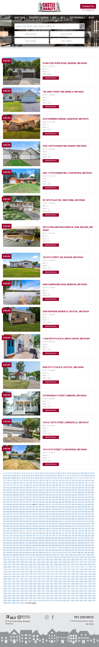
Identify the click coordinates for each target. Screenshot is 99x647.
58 (36, 476)
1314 (81, 589)
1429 (9, 603)
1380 (81, 596)
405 (30, 504)
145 (4, 483)
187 (50, 485)
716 (40, 531)
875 (11, 545)
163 (63, 483)
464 (40, 509)
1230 (5, 581)
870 (86, 543)
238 (33, 490)
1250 (89, 581)
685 (30, 529)
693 (56, 529)
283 (89, 492)
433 (30, 507)
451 (89, 507)
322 (33, 497)
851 (24, 543)
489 (30, 512)
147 (11, 483)
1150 (39, 572)
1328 (47, 591)
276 (66, 492)
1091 (68, 565)
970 (46, 553)
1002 (62, 555)
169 (82, 483)
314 (7, 497)
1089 (60, 565)
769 (30, 536)
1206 (89, 577)
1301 (26, 589)
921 (69, 548)
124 (27, 480)
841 (82, 541)
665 (56, 526)
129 (43, 480)
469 (56, 509)
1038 (30, 560)
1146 (22, 572)
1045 (60, 560)
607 (50, 521)
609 (56, 521)
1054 (5, 562)
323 (37, 497)
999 (50, 555)
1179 (68, 574)
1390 (30, 598)
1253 (9, 584)
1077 (9, 565)
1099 (9, 567)
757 (82, 533)
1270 (81, 584)
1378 (72, 596)
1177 (60, 574)
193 (69, 485)
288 (14, 495)
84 (4, 478)
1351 (51, 593)
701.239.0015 (88, 10)
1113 (68, 567)
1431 (18, 603)
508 (92, 512)
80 (87, 476)
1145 (18, 572)
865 (69, 543)
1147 (26, 572)
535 (89, 514)
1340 (5, 593)
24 (50, 473)
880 (27, 545)
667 (63, 526)
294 (33, 495)
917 (56, 548)
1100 (13, 567)
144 (92, 480)
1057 (18, 562)
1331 (60, 591)
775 (50, 536)
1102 (22, 567)
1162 (89, 572)
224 (79, 488)
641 (69, 524)
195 (76, 485)
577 (43, 519)
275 (63, 492)
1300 (22, 589)
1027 (77, 557)
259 (11, 492)
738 (20, 533)
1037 (26, 560)
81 (89, 476)
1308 (56, 589)
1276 (13, 586)
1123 (18, 569)
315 (11, 497)
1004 (71, 555)
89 (15, 478)
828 (40, 541)
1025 (68, 557)
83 (93, 476)
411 (50, 504)
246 (59, 490)
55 (29, 476)
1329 (51, 591)
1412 (30, 601)
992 (27, 555)
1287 (60, 586)
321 (30, 497)
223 (76, 488)
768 (27, 536)
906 (20, 548)
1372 (47, 596)
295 (37, 495)
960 (14, 553)
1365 (18, 596)
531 (76, 514)
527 (63, 514)
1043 (51, 560)
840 (79, 541)
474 (72, 509)
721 (56, 531)
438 (46, 507)
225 (82, 488)
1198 (56, 577)
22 (45, 473)
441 (56, 507)
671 (76, 526)
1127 (34, 569)
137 (69, 480)
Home (7, 17)
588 (79, 519)
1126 (30, 569)
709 (17, 531)
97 (34, 478)
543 (24, 517)
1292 (81, 586)
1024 (64, 557)
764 (14, 536)
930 (7, 550)
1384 (5, 598)
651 (11, 526)
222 (72, 488)
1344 (22, 593)
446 (72, 507)
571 (24, 519)
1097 (94, 565)
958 (7, 553)
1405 (94, 598)
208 (27, 488)
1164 (5, 574)
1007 (83, 555)
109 (70, 478)
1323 (26, 591)
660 (40, 526)
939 (37, 550)
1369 (34, 596)
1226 (81, 579)
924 (79, 548)
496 (53, 512)
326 (46, 497)
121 (17, 480)
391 (76, 502)
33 (70, 473)
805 (56, 538)
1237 (34, 581)
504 (79, 512)
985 (4, 555)
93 (25, 478)
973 (56, 553)
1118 (89, 567)
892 (66, 545)
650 (7, 526)
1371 (43, 596)
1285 (51, 586)
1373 (51, 596)
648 (92, 524)
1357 (77, 593)
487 (24, 512)
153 (30, 483)
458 (20, 509)
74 (73, 476)
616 (79, 521)
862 (59, 543)
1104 (30, 567)
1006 (79, 555)
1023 (60, 557)
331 (63, 497)
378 (33, 502)
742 (33, 533)
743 (37, 533)
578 (46, 519)
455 (11, 509)
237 (30, 490)
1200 (64, 577)
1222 (64, 579)
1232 (13, 581)
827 (37, 541)
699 (76, 529)
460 (27, 509)
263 (24, 492)
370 (7, 502)
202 (7, 488)
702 (86, 529)
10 (18, 473)
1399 (68, 598)
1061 (34, 562)
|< (3, 473)
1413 (34, 601)
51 (20, 476)
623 (11, 524)
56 (31, 476)
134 (59, 480)
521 (43, 514)
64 (50, 476)
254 (86, 490)
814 (86, 538)
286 (7, 495)
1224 (72, 579)
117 (4, 480)
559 (76, 517)
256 (92, 490)
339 (89, 497)
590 (86, 519)
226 (86, 488)
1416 (47, 601)
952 (79, 550)
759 (89, 533)
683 (24, 529)
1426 (89, 601)
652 (14, 526)
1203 (77, 577)
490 (33, 512)
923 (76, 548)
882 (33, 545)
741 (30, 533)
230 (7, 490)
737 (17, 533)
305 (69, 495)
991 (24, 555)
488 (27, 512)
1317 (94, 589)
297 (43, 495)
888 (53, 545)
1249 (85, 581)
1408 (13, 601)
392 (79, 502)
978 (72, 553)
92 (22, 478)
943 (50, 550)
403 (24, 504)
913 (43, 548)
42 (91, 473)
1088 (56, 565)
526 (59, 514)
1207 (94, 577)
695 (63, 529)
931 (11, 550)
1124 (22, 569)
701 (82, 529)
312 (92, 495)
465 (43, 509)
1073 (85, 562)
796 (27, 538)
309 (82, 495)
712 (27, 531)
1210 (13, 579)
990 (20, 555)
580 (53, 519)
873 (4, 545)
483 (11, 512)
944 (53, 550)
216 (53, 488)
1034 (13, 560)
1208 (5, 579)
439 (50, 507)
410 (46, 504)
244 (53, 490)
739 (24, 533)
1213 (26, 579)
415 (63, 504)
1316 (89, 589)
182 (33, 485)
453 (4, 509)
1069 (68, 562)
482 (7, 512)
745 (43, 533)
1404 (89, 598)
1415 (43, 601)
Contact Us (88, 6)
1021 (51, 557)
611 (63, 521)
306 (72, 495)
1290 (72, 586)
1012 (13, 557)
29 (61, 473)
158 (46, 483)
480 (92, 509)
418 (72, 504)
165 (69, 483)
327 (50, 497)
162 (59, 483)
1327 (43, 591)
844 (92, 541)
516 (27, 514)
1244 (64, 581)
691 (50, 529)
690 (46, 529)
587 (76, 519)
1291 (77, 586)
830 (46, 541)
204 (14, 488)
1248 (81, 581)
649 (4, 526)
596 (14, 521)
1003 (66, 555)
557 (69, 517)
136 (66, 480)
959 (11, 553)
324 (40, 497)
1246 (72, 581)
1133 (60, 569)
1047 (68, 560)
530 (72, 514)
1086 (47, 565)
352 (40, 500)
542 (20, 517)
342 (7, 500)
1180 (72, 574)
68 (59, 476)
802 (46, 538)
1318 (5, 591)
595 (11, 521)
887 (50, 545)
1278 (22, 586)
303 (63, 495)
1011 (9, 557)
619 (89, 521)
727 (76, 531)
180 (27, 485)
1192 (30, 577)
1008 (88, 555)
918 (59, 548)
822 (20, 541)
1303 (34, 589)
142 (86, 480)
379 (37, 502)
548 (40, 517)
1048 (72, 560)
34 (73, 473)
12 (22, 473)
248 (66, 490)
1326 (39, 591)
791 (11, 538)
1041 (43, 560)
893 (69, 545)
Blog (91, 17)
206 (20, 488)
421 (82, 504)
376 (27, 502)
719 (50, 531)
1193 (34, 577)
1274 (5, 586)
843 (89, 541)
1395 (51, 598)
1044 (56, 560)
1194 (39, 577)
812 (79, 538)
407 (37, 504)
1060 (30, 562)
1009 (92, 555)
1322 (22, 591)
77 (80, 476)
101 (44, 478)
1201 (68, 577)
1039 (34, 560)
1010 (5, 557)
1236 (30, 581)
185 (43, 485)
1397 (60, 598)
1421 (68, 601)
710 (20, 531)
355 (50, 500)
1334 (72, 591)
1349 (43, 593)
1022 (56, 557)
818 (7, 541)
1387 (18, 598)
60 (41, 476)
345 (17, 500)
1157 (68, 572)
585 (69, 519)
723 (63, 531)
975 (63, 553)
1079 (18, 565)
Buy (54, 17)
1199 (60, 577)
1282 (39, 586)
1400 (72, 598)
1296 (5, 589)
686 (33, 529)
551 (50, 517)
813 (82, 538)
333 (69, 497)
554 (59, 517)
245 (56, 490)
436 (40, 507)
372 (14, 502)
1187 (9, 577)
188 (53, 485)
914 (46, 548)
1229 (94, 579)
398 (7, 504)
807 (63, 538)
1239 (43, 581)
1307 (51, 589)
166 (72, 483)
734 (7, 533)
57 (34, 476)
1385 (9, 598)
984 (92, 553)
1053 (94, 560)
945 (56, 550)
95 (29, 478)
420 (79, 504)
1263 (51, 584)
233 (17, 490)
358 (59, 500)
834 (59, 541)
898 (86, 545)
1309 (60, 589)
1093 (77, 565)
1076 (5, 565)
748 (53, 533)
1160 (81, 572)
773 (43, 536)
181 (30, 485)
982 (86, 553)
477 (82, 509)
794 (20, 538)
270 (46, 492)
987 (11, 555)
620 (92, 521)
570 (20, 519)
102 (47, 478)
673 (82, 526)
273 (56, 492)
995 (37, 555)
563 (89, 517)
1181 (77, 574)
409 (43, 504)
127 (37, 480)
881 (30, 545)
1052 (89, 560)
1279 (26, 586)
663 (50, 526)
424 (92, 504)
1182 (81, 574)
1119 (94, 567)
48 (13, 476)
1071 (77, 562)
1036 (22, 560)
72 (68, 476)
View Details (51, 78)
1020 (47, 557)
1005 (75, 555)
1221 (60, 579)
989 (17, 555)
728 (79, 531)
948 (66, 550)
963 (24, 553)
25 (52, 473)
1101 (18, 567)
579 (50, 519)
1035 (18, 560)
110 (73, 478)
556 (66, 517)
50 (18, 476)
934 (20, 550)
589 (82, 519)
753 (69, 533)
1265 (60, 584)
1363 (9, 596)
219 (63, 488)
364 (79, 500)
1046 (64, 560)
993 (30, 555)
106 (60, 478)
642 (72, 524)
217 (56, 488)
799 (37, 538)
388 (66, 502)
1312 (72, 589)
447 (76, 507)
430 (20, 507)
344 (14, 500)
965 (30, 553)
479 (89, 509)
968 (40, 553)
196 (79, 485)
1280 (30, 586)
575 (37, 519)
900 (92, 545)
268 (40, 492)
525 (56, 514)
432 (27, 507)
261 (17, 492)
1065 (51, 562)
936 (27, 550)
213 (43, 488)
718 (46, 531)
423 (89, 504)
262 (20, 492)
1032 (5, 560)
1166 (13, 574)
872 (92, 543)
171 (89, 483)
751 (63, 533)
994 (33, 555)
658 (33, 526)
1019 (43, 557)
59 (38, 476)
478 (86, 509)
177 (17, 485)
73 (70, 476)
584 (66, 519)
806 (59, 538)
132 (53, 480)
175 (11, 485)
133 (56, 480)
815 (89, 538)
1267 (68, 584)
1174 (47, 574)
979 (76, 553)
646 (86, 524)
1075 (94, 562)
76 (77, 476)
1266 (64, 584)
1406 (5, 601)
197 (82, 485)
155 (37, 483)
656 (27, 526)
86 (9, 478)
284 (92, 492)
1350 (47, 593)
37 (80, 473)
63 (48, 476)
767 (24, 536)
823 (24, 541)
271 (50, 492)
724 (66, 531)
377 (30, 502)
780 (66, 536)
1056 (13, 562)
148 (14, 483)
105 (57, 478)
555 (63, 517)
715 (37, 531)
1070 (72, 562)
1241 (51, 581)
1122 (13, 569)
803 (50, 538)
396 (92, 502)
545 (30, 517)
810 (72, 538)
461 (30, 509)
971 (50, 553)
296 (40, 495)
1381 (85, 596)
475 (76, 509)
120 (14, 480)
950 (72, 550)
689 (43, 529)
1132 (56, 569)
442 (59, 507)
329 (56, 497)
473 (69, 509)
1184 (89, 574)
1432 (22, 603)
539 (11, 517)
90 (18, 478)
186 (46, 485)
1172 (39, 574)
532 (79, 514)
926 (86, 548)
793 (17, 538)
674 (86, 526)
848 (14, 543)
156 (40, 483)
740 (27, 533)
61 (43, 476)
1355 (68, 593)
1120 (5, 569)
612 (66, 521)
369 (4, 502)
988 (14, 555)
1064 (47, 562)
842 (86, 541)
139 (76, 480)
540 (14, 517)
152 (27, 483)
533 (82, 514)
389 (69, 502)
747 (50, 533)
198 (86, 485)
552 (53, 517)
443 (63, 507)
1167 (18, 574)
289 (17, 495)
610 (59, 521)
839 (76, 541)
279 (76, 492)
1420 (64, 601)
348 (27, 500)
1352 (56, 593)
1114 (72, 567)
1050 (81, 560)
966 (33, 553)
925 (82, 548)
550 (46, 517)
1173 (43, 574)
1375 (60, 596)
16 (31, 473)
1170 (30, 574)
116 (93, 478)
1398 (64, 598)
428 (14, 507)
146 (7, 483)
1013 (18, 557)
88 (13, 478)
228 (92, 488)
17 (34, 473)
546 (33, 517)
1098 (5, 567)
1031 (94, 557)
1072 (81, 562)
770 (33, 536)
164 (66, 483)
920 (66, 548)
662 (46, 526)
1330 (56, 591)
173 (4, 485)
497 (56, 512)
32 (68, 473)
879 (24, 545)
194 (72, 485)
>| (24, 603)
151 (24, 483)
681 (17, 529)
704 (92, 529)
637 (56, 524)
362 (72, 500)
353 (43, 500)
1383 (94, 596)
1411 (26, 601)
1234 (22, 581)
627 (24, 524)
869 (82, 543)
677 (4, 529)
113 (83, 478)
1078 (13, 565)
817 (4, 541)
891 (63, 545)
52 (22, 476)
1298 (13, 589)
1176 (56, 574)
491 (37, 512)
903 (11, 548)
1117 (85, 567)
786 (86, 536)
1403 (85, 598)
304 (66, 495)
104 (54, 478)
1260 (39, 584)
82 (91, 476)
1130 (47, 569)
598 (20, 521)
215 (50, 488)
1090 (64, 565)
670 (72, 526)
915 (50, 548)
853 (30, 543)
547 (37, 517)
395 (89, 502)
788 (92, 536)
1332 (64, 591)
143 (89, 480)
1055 (9, 562)
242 (46, 490)
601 (30, 521)
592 (92, 519)
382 (46, 502)
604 (40, 521)
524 (53, 514)
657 (30, 526)
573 (30, 519)
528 (66, 514)
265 (30, 492)
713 (30, 531)
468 (53, 509)
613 (69, 521)
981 (82, 553)
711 (24, 531)
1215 (34, 579)
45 (6, 476)
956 (92, 550)
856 (40, 543)
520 (40, 514)
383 (50, 502)
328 (53, 497)
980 (79, 553)
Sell (62, 17)
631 (37, 524)
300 (53, 495)
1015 (26, 557)
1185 (94, 574)
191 (63, 485)
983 (89, 553)
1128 (39, 569)
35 (75, 473)
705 (4, 531)
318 (20, 497)
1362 (5, 596)
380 (40, 502)
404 (27, 504)
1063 (43, 562)
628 (27, 524)
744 (40, 533)
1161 (85, 572)
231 (11, 490)
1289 (68, 586)
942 (46, 550)
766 (20, 536)
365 (82, 500)
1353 (60, 593)
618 (86, 521)
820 (14, 541)
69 (61, 476)
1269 (77, 584)
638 (59, 524)
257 (4, 492)
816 (92, 538)
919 (63, 548)
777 (56, 536)
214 (46, 488)
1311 (68, 589)
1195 (43, 577)
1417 (51, 601)
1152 (47, 572)
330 (59, 497)
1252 (5, 584)
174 (7, 485)
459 (24, 509)
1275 (9, 586)
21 (43, 473)
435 (37, 507)
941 (43, 550)
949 (69, 550)
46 (9, 476)
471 (63, 509)
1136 (72, 569)
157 (43, 483)
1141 (94, 569)
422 (86, 504)
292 (27, 495)
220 (66, 488)
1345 (26, 593)
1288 (64, 586)
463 (37, 509)
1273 (94, 584)
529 (69, 514)
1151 (43, 572)
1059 (26, 562)
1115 (77, 567)
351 (37, 500)
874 (7, 545)
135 (63, 480)
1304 (39, 589)
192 (66, 485)
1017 (34, 557)
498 (59, 512)
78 (82, 476)
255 (89, 490)
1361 (94, 593)
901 (4, 548)
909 (30, 548)
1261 (43, 584)
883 (37, 545)
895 (76, 545)
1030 (89, 557)
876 (14, 545)
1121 (9, 569)
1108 (47, 567)
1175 (51, 574)
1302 (30, 589)
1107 (43, 567)
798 (33, 538)
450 (86, 507)
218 (59, 488)
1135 (68, 569)
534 (86, 514)
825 (30, 541)
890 (59, 545)
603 (37, 521)
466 (46, 509)
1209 (9, 579)
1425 (85, 601)
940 (40, 550)
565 (4, 519)
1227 (85, 579)
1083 (34, 565)
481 (4, 512)
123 (24, 480)
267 (37, 492)
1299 (18, 589)
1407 (9, 601)
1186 (5, 577)
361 (69, 500)
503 (76, 512)
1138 (81, 569)
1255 (18, 584)
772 (40, 536)
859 (50, 543)
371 (11, 502)
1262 (47, 584)
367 (89, 500)
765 (17, 536)
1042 (47, 560)
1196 (47, 577)
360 (66, 500)
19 (38, 473)
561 (82, 517)
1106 (39, 567)
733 (4, 533)
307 (76, 495)
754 (72, 533)
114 (86, 478)
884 (40, 545)
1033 (9, 560)
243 (50, 490)
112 (80, 478)
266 (33, 492)
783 (76, 536)
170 (86, 483)
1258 (30, 584)
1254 (13, 584)
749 (56, 533)
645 (82, 524)
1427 (94, 601)
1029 (85, 557)
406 (33, 504)
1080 (22, 565)
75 (75, 476)
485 (17, 512)
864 (66, 543)
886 (46, 545)
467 (50, 509)
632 (40, 524)
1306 (47, 589)
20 (41, 473)
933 (17, 550)
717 (43, 531)
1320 (13, 591)
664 (53, 526)
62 (45, 476)
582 (59, 519)
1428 (5, 603)
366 (86, 500)
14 (27, 473)
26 (54, 473)
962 (20, 553)
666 (59, 526)
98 (36, 478)
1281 (34, 586)
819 (11, 541)
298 (46, 495)
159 (50, 483)
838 (72, 541)
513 (17, 514)
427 (11, 507)
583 (63, 519)
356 (53, 500)
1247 (77, 581)
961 (17, 553)
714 (33, 531)
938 (33, 550)
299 (50, 495)
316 (14, 497)
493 (43, 512)
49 (15, 476)
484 (14, 512)
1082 (30, 565)
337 (82, 497)
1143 (9, 572)
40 (86, 473)
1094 (81, 565)
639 (63, 524)
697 (69, 529)
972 (53, 553)
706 (7, 531)
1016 (30, 557)
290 (20, 495)
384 (53, 502)
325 (43, 497)
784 (79, 536)
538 (7, 517)
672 (79, 526)
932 (14, 550)
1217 (43, 579)
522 (46, 514)
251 (76, 490)
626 (20, 524)
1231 (9, 581)
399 (11, 504)
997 (43, 555)
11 (20, 473)
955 (89, 550)
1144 (13, 572)
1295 (94, 586)
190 (59, 485)
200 (92, 485)
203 (11, 488)
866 (72, 543)
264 (27, 492)
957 (4, 553)
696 (66, 529)
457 (17, 509)
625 (17, 524)
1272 (89, 584)
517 (30, 514)
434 (33, 507)
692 (53, 529)
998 (46, 555)
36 (77, 473)
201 (4, 488)
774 (46, 536)
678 (7, 529)
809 (69, 538)
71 (66, 476)
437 (43, 507)
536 (92, 514)
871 (89, 543)
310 (86, 495)
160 (53, 483)
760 (92, 533)
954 (86, 550)
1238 (39, 581)
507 (89, 512)
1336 (81, 591)
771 (37, 536)
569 (17, 519)
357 (56, 500)
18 (36, 473)
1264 (56, 584)
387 (63, 502)
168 (79, 483)
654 (20, 526)
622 (7, 524)
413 (56, 504)
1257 (26, 584)
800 (40, 538)
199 (89, 485)
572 (27, 519)
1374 (56, 596)
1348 (39, 593)
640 (66, 524)
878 (20, 545)
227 (89, 488)
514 (20, 514)
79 (84, 476)
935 (24, 550)
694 (59, 529)
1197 (51, 577)
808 (66, 538)
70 (64, 476)
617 (82, 521)
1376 (64, 596)
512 (14, 514)
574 (33, 519)
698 (72, 529)
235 (24, 490)
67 (57, 476)
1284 (47, 586)
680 (14, 529)
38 (82, 473)
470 (59, 509)
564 (92, 517)
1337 (85, 591)
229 (4, 490)
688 (40, 529)
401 (17, 504)
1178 (64, 574)
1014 (22, 557)
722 (59, 531)
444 (66, 507)
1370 (39, 596)
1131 (51, 569)
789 (4, 538)
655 (24, 526)
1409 (18, 601)
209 (30, 488)
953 (82, 550)
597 (17, 521)
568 (14, 519)
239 (37, 490)
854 (33, 543)
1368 (30, 596)
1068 (64, 562)
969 (43, 553)
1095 (85, 565)
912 (40, 548)
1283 (43, 586)
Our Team (19, 17)
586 (72, 519)
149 (17, 483)
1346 (30, 593)
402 (20, 504)
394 (86, 502)
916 (53, 548)
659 (37, 526)
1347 (34, 593)
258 (7, 492)
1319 (9, 591)
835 (63, 541)
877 (17, 545)
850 (20, 543)
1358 (81, 593)
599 (24, 521)
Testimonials (77, 17)
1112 (64, 567)
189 (56, 485)
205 (17, 488)
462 (33, 509)
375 (24, 502)
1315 (85, 589)
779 (63, 536)
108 (67, 478)
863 (63, 543)
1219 (51, 579)
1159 (77, 572)
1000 (54, 555)
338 (86, 497)
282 (86, 492)
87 (11, 478)
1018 (39, 557)
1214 (30, 579)
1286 (56, 586)
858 (46, 543)
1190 (22, 577)
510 (7, 514)
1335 (77, 591)
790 (7, 538)
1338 (89, 591)
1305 (43, 589)
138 (72, 480)
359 (63, 500)
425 (4, 507)
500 (66, 512)
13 (24, 473)
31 (66, 473)
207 (24, 488)
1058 (22, 562)
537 (4, 517)
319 (24, 497)
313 (4, 497)
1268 (72, 584)
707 (11, 531)
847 (11, 543)
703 (89, 529)
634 (46, 524)
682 (20, 529)
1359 (85, 593)
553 (56, 517)
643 (76, 524)
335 (76, 497)
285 (4, 495)
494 (46, 512)
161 (56, 483)
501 (69, 512)
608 (53, 521)
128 (40, 480)
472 (66, 509)
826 (33, 541)
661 (43, 526)
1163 (94, 572)
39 (84, 473)
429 (17, 507)
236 (27, 490)
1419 (60, 601)
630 (33, 524)
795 (24, 538)
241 (43, 490)
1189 (18, 577)
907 (24, 548)
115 (90, 478)
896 (79, 545)
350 (33, 500)
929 (4, 550)
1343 (18, 593)
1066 (56, 562)
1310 (64, 589)
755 (76, 533)
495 (50, 512)
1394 (47, 598)
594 (7, 521)
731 (89, 531)
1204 (81, 577)
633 (43, 524)
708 (14, 531)
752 (66, 533)
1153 (51, 572)
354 (46, 500)
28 (59, 473)
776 (53, 536)
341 (4, 500)
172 (92, 483)
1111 (60, 567)
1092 (72, 565)
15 (29, 473)
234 (20, 490)
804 (53, 538)
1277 (18, 586)
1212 (22, 579)
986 (7, 555)
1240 (47, 581)
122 (20, 480)
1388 (22, 598)
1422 (72, 601)
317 (17, 497)
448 (79, 507)
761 (4, 536)
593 (4, 521)
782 (72, 536)
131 (50, 480)
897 (82, 545)
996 (40, 555)
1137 (77, 569)
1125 (26, 569)
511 (11, 514)
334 (72, 497)
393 (82, 502)
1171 (34, 574)
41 (89, 473)
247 (63, 490)
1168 (22, 574)
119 (11, 480)
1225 (77, 579)
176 (14, 485)
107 (64, 478)
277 (69, 492)
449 (82, 507)
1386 (13, 598)
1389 (26, 598)
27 (57, 473)
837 (69, 541)
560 (79, 517)
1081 (26, 565)
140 (79, 480)
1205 (85, 577)
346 (20, 500)
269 (43, 492)
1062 (39, 562)
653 (17, 526)
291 (24, 495)
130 (46, 480)
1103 (26, 567)
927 (89, 548)
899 (89, 545)
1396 (56, 598)
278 (72, 492)
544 (27, 517)
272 (53, 492)
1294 (89, 586)
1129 (43, 569)
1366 (22, 596)
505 (82, 512)
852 (27, 543)
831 (50, 541)
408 (40, 504)
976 (66, 553)
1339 (94, 591)
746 (46, 533)
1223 (68, 579)
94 (27, 478)
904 (14, 548)
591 (89, 519)
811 (76, 538)
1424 (81, 601)
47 (11, 476)
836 (66, 541)
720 (53, 531)
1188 (13, 577)
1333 (68, 591)
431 (24, 507)
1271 (85, 584)
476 (79, 509)
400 (14, 504)
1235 (26, 581)
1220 (56, 579)
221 (69, 488)
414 (59, 504)
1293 (85, 586)
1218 (47, 579)
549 (43, 517)
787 (89, 536)
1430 (13, 603)
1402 (81, 598)
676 (92, 526)
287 (11, 495)
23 (47, 473)
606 (46, 521)
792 (14, 538)
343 (11, 500)
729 (82, 531)
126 (33, 480)
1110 (56, 567)
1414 (39, 601)
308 (79, 495)
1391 (34, 598)
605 (43, 521)
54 (27, 476)
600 (27, 521)
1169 (26, 574)
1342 (13, 593)
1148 (30, 572)
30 (63, 473)
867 (76, 543)
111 (77, 478)
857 (43, 543)
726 (72, 531)
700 (79, 529)
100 (41, 478)
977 (69, 553)
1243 (60, 581)
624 (14, 524)
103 (51, 478)
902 (7, 548)
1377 (68, 596)
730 (86, 531)
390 (72, 502)
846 (7, 543)
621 (4, 524)
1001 (58, 555)
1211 (18, 579)
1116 (81, 567)
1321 (18, 591)
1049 (77, 560)
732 (92, 531)
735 (11, 533)
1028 (81, 557)
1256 (22, 584)
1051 (85, 560)
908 (27, 548)
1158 (72, 572)
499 (63, 512)
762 (7, 536)
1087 (51, 565)
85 (6, 478)
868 (79, 543)
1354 (64, 593)
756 (79, 533)
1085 (43, 565)
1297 (9, 589)
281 (82, 492)
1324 (30, 591)
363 (76, 500)
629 (30, 524)
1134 (64, 569)
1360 (89, 593)
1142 (5, 572)
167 (76, 483)
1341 (9, 593)
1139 (85, 569)
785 (82, 536)
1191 (26, 577)
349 (30, 500)
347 (24, 500)
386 (59, 502)
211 (37, 488)
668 (66, 526)
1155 (60, 572)
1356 (72, 593)
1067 (60, 562)
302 (59, 495)
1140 (89, 569)
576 (40, 519)
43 (93, 473)
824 (27, 541)
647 (89, 524)
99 (38, 478)
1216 (39, 579)
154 (33, 483)
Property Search (38, 17)
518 (33, 514)
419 (76, 504)
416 (66, 504)
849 (17, 543)
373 (17, 502)
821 (17, 541)
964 (27, 553)
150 (20, 483)
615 (76, 521)
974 (59, 553)
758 (86, 533)
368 (92, 500)
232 (14, 490)
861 (56, 543)
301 (56, 495)
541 (17, 517)
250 (72, 490)
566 (7, 519)
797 (30, 538)
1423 (77, 601)
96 (31, 478)
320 (27, 497)
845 (4, 543)
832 (53, 541)
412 (53, 504)
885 (43, 545)
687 (37, 529)
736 (14, 533)
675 (89, 526)
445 (69, 507)
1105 (34, 567)
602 (33, 521)
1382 (89, 596)
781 (69, 536)
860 (53, 543)
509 (4, 514)
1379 (77, 596)
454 (7, 509)
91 (20, 478)
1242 (56, 581)
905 (17, 548)
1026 (72, 557)
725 (69, 531)
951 (76, 550)
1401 (77, 598)
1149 (34, 572)
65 (52, 476)
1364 (13, 596)
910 (33, 548)
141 (82, 480)
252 (79, 490)
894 (72, 545)
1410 (22, 601)
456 (14, 509)
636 (53, 524)
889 (56, 545)
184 (40, 485)
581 (56, 519)
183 (37, 485)
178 (20, 485)
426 (7, 507)
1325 (34, 591)
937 (30, 550)
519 (37, 514)
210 (33, 488)
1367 (26, 596)
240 (40, 490)
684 (27, 529)
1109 (51, 567)
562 (86, 517)
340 (92, 497)
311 (89, 495)
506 (86, 512)
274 (59, 492)
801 (43, 538)
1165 (9, 574)
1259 (34, 584)
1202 (72, 577)
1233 (18, 581)
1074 (89, 562)
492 (40, 512)
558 (72, 517)
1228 (89, 579)
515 (24, 514)
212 (40, 488)
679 (11, 529)
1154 (56, 572)
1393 (43, 598)
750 (59, 533)
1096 (89, 565)
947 (63, 550)
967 (37, 553)
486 (20, 512)
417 (69, 504)
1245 (68, 581)
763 (11, 536)
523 (50, 514)
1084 (39, 565)
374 (20, 502)
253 (82, 490)
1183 (85, 574)
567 (11, 519)
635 (50, 524)
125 (30, 480)
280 (79, 492)
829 (43, 541)
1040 (39, 560)
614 (72, 521)
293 (30, 495)
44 (4, 476)
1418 (56, 601)
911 (37, 548)
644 (79, 524)
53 (25, 476)
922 (72, 548)
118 (7, 480)
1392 (39, 598)
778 (59, 536)
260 (14, 492)
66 (54, 476)
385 (56, 502)
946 (59, 550)
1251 (94, 581)
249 (69, 490)
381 (43, 502)
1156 (64, 572)
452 (92, 507)
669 (69, 526)
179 (24, 485)
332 (66, 497)
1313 (77, 589)
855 (37, 543)
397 (4, 504)
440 (53, 507)
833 (56, 541)
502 (72, 512)
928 (92, 548)
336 (79, 497)
